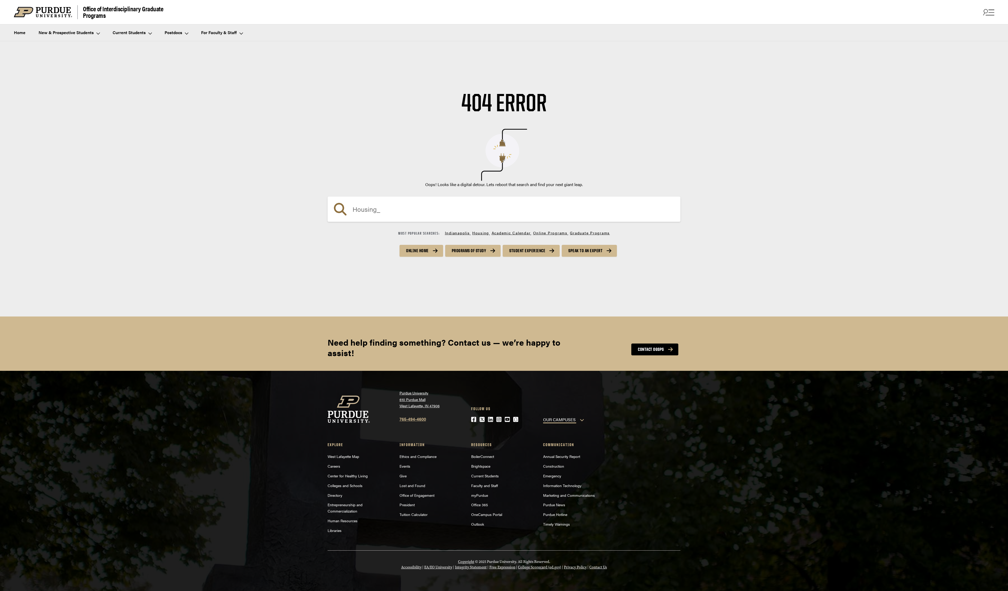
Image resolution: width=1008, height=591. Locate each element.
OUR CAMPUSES (559, 419)
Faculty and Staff (484, 485)
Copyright (466, 561)
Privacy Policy (575, 567)
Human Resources (343, 520)
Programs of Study (469, 250)
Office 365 (479, 504)
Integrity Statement (471, 567)
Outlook (477, 524)
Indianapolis (457, 232)
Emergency (552, 475)
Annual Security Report (561, 456)
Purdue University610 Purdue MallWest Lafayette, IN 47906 (420, 399)
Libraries (335, 530)
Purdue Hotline (555, 514)
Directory (335, 495)
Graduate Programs (590, 232)
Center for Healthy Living (348, 475)
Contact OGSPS (651, 349)
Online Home (417, 250)
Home (19, 32)
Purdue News (554, 504)
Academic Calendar (511, 232)
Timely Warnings (556, 524)
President (407, 504)
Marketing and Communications (569, 495)
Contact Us (598, 567)
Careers (334, 466)
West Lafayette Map (343, 456)
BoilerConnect (482, 456)
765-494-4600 (413, 419)
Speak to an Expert (585, 250)
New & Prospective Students (67, 32)
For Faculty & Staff (219, 32)
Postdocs (174, 32)
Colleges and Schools (345, 485)
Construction (553, 466)
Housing (480, 232)
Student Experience (527, 250)
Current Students (130, 32)
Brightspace (480, 466)
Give (403, 475)
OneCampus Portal (486, 514)
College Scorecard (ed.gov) (539, 567)
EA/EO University (438, 567)
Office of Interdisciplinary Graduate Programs (123, 12)
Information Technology (562, 485)
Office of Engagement (417, 495)
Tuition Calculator (414, 514)
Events (405, 466)
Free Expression (502, 567)
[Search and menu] (988, 12)
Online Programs (550, 232)
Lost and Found (412, 485)
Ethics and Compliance (418, 456)
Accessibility (411, 567)
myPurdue (479, 495)
